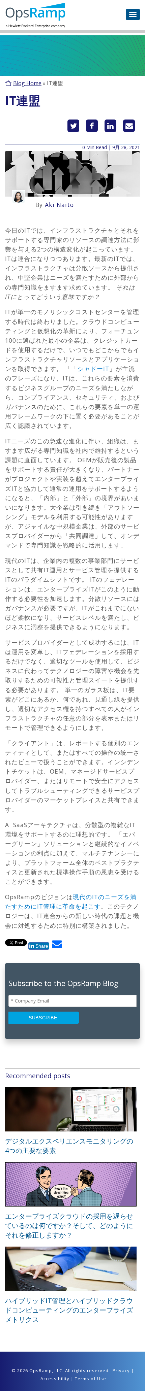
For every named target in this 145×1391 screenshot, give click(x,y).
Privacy (121, 1370)
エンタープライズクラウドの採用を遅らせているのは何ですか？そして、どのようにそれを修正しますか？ (69, 1226)
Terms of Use (90, 1379)
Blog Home (27, 83)
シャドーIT (93, 369)
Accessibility (54, 1379)
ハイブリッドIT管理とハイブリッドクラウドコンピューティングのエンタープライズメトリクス (69, 1310)
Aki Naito (59, 205)
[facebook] (92, 126)
